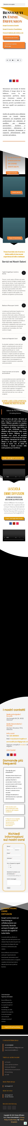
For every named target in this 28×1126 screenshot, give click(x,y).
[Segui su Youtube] (14, 81)
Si (10, 865)
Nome (9, 846)
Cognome (17, 849)
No (10, 867)
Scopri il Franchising (15, 238)
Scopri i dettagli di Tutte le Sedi (12, 458)
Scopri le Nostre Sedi (14, 211)
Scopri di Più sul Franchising (12, 1027)
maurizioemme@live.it (18, 739)
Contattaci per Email (11, 37)
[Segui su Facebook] (10, 81)
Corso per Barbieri (10, 1067)
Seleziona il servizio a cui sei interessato (13, 873)
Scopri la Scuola (12, 173)
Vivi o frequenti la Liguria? (13, 863)
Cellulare (9, 858)
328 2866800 (14, 736)
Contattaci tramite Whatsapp (11, 45)
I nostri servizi (16, 192)
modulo (23, 745)
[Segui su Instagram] (17, 81)
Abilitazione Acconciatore (12, 1069)
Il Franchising (9, 1072)
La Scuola (7, 1062)
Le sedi (7, 1074)
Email (8, 853)
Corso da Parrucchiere (11, 1064)
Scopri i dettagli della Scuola (14, 518)
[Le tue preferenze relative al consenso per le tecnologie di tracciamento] (25, 1123)
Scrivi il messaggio (11, 879)
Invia (8, 887)
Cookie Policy (13, 1119)
